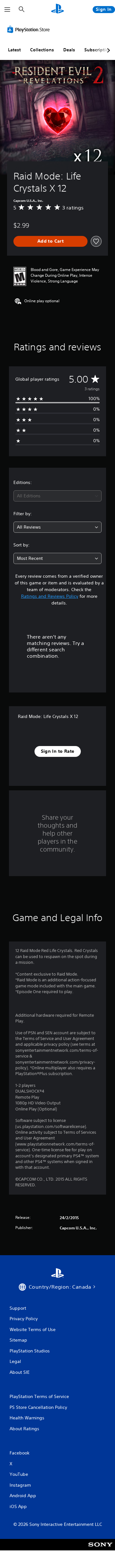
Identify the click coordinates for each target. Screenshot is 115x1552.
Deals (69, 50)
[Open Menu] (7, 9)
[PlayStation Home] (57, 9)
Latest (14, 50)
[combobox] (57, 495)
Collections (42, 50)
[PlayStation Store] (29, 29)
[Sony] (100, 1549)
